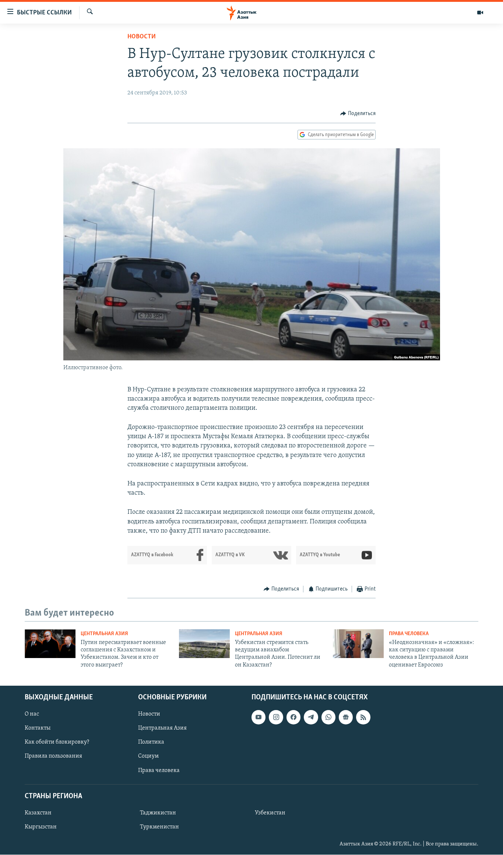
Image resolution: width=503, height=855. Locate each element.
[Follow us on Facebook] (293, 717)
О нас (32, 714)
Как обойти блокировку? (57, 742)
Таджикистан (158, 813)
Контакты (37, 728)
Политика (151, 742)
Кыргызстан (41, 827)
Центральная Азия (104, 634)
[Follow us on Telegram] (311, 717)
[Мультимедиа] (480, 12)
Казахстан (38, 813)
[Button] (358, 113)
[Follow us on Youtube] (258, 717)
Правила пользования (53, 756)
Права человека (409, 634)
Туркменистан (159, 827)
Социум (148, 756)
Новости (141, 37)
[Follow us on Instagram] (276, 717)
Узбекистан (270, 813)
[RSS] (363, 717)
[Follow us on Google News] (346, 717)
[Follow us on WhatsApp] (328, 717)
